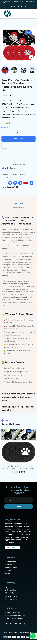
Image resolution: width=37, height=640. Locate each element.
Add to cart (18, 139)
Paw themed (10, 177)
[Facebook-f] (11, 6)
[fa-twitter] (15, 183)
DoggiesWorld (12, 187)
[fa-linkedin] (20, 183)
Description (18, 203)
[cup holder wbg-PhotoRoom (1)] (18, 45)
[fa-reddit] (31, 183)
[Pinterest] (18, 6)
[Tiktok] (22, 6)
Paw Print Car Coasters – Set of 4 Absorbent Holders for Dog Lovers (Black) (18, 467)
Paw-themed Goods (17, 174)
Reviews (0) (18, 208)
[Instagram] (15, 6)
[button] (34, 13)
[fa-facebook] (10, 183)
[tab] (18, 203)
